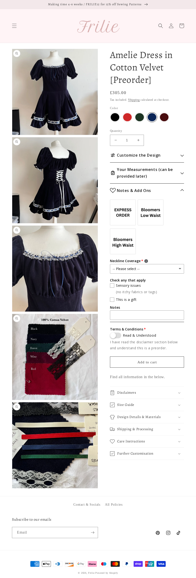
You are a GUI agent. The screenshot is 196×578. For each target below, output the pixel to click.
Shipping (134, 99)
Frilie (91, 573)
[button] (14, 26)
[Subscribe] (92, 532)
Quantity (116, 131)
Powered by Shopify (106, 573)
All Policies (113, 504)
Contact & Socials (86, 504)
